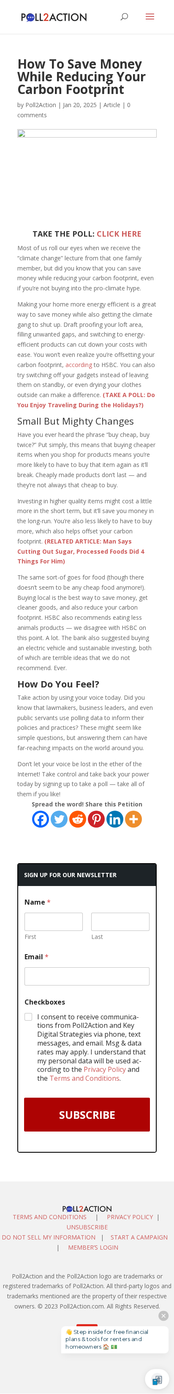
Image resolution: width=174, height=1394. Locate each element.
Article (111, 105)
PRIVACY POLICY (130, 1217)
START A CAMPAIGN (139, 1237)
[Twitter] (59, 819)
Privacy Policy (105, 1069)
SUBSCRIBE (87, 1114)
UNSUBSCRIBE (87, 1227)
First (30, 936)
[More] (133, 819)
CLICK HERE (119, 234)
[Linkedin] (114, 819)
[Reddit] (77, 819)
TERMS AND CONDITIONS (50, 1217)
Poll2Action (40, 105)
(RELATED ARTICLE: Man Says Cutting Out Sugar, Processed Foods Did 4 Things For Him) (80, 551)
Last (97, 936)
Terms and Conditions (84, 1078)
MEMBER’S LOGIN (94, 1247)
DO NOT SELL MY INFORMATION (48, 1237)
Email (36, 957)
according (78, 365)
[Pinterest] (96, 819)
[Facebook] (40, 819)
